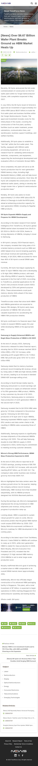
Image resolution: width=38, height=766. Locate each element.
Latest (6, 671)
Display (6, 679)
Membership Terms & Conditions (23, 744)
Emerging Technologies (12, 697)
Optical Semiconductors (12, 683)
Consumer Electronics (11, 690)
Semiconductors (21, 52)
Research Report (17, 741)
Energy (6, 686)
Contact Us (18, 747)
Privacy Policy (8, 744)
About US (8, 741)
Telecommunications (11, 694)
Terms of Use (28, 741)
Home (6, 26)
